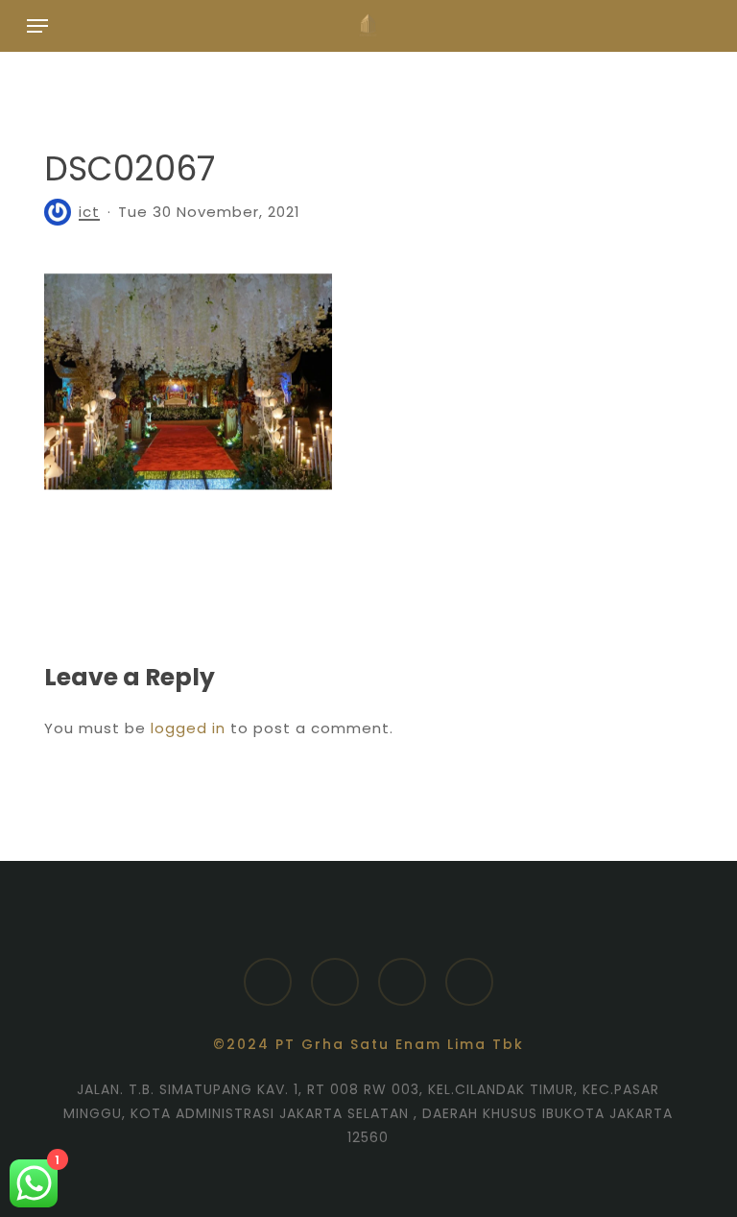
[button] (37, 26)
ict (89, 212)
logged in (188, 728)
